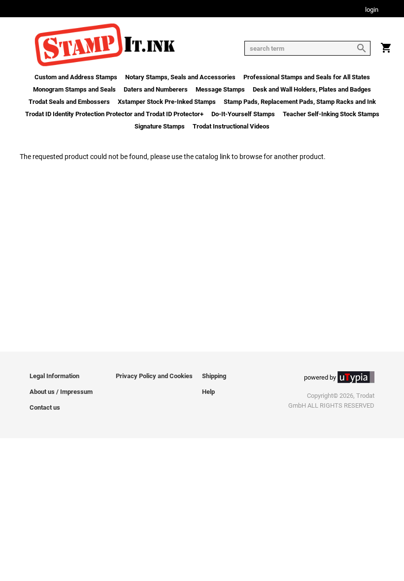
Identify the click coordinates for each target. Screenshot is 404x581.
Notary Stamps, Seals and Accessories (180, 77)
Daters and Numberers (156, 89)
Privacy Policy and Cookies (154, 376)
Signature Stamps (160, 126)
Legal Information (54, 376)
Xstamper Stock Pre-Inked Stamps (167, 101)
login (371, 10)
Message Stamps (220, 89)
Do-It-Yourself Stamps (243, 114)
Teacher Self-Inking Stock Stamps (331, 114)
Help (208, 391)
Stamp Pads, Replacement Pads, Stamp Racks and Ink (300, 101)
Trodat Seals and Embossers (69, 101)
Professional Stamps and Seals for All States (306, 77)
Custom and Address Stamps (75, 77)
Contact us (45, 407)
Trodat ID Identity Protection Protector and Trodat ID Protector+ (114, 114)
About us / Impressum (61, 391)
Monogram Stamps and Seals (74, 89)
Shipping (214, 376)
